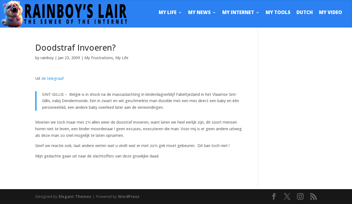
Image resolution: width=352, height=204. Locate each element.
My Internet (238, 12)
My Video (330, 12)
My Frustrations (98, 57)
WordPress (128, 196)
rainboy (47, 57)
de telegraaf (53, 78)
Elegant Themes (75, 196)
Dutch (304, 12)
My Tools (278, 12)
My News (199, 12)
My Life (168, 12)
